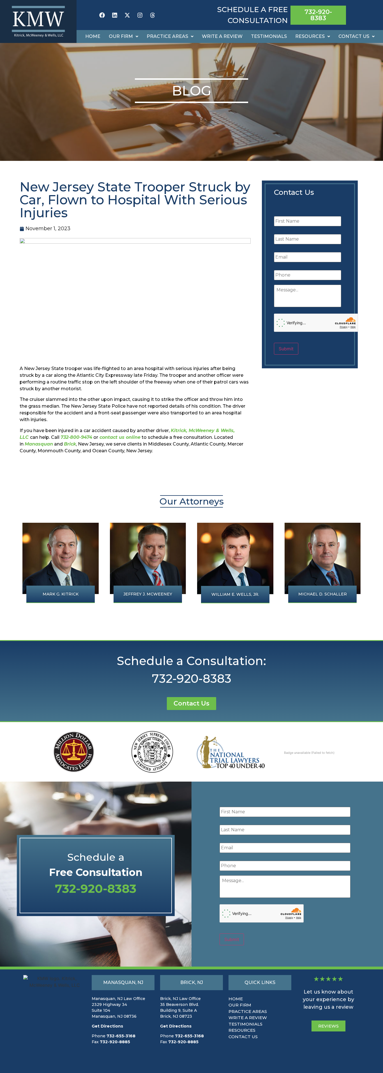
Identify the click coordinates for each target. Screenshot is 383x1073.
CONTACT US (243, 1036)
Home (92, 36)
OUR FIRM (240, 1005)
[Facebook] (102, 15)
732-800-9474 (76, 437)
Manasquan (39, 444)
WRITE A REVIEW (248, 1017)
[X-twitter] (127, 15)
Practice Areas (167, 36)
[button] (123, 36)
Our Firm (121, 36)
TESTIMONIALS (245, 1024)
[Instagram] (140, 15)
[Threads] (152, 15)
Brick (70, 444)
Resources (310, 36)
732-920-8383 (191, 678)
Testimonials (269, 36)
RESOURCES (242, 1030)
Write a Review (222, 36)
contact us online (119, 437)
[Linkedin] (114, 15)
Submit (286, 348)
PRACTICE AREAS (248, 1011)
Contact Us (353, 36)
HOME (236, 998)
